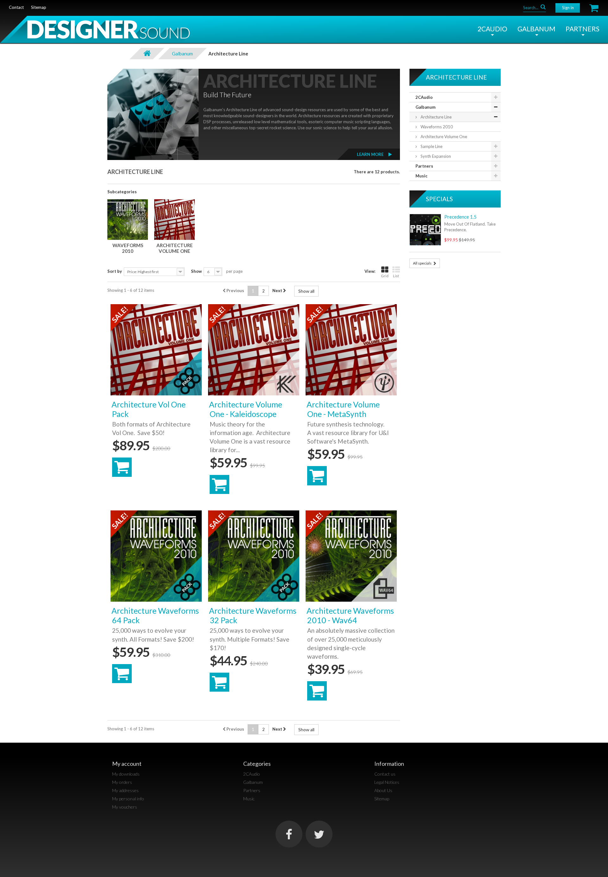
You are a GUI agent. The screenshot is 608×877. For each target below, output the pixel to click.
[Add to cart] (122, 467)
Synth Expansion (435, 156)
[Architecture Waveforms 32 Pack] (253, 556)
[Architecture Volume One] (174, 219)
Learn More (370, 154)
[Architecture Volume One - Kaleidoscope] (253, 349)
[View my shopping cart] (593, 8)
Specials (439, 198)
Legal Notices (386, 782)
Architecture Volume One (174, 248)
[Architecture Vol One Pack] (156, 349)
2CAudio (492, 29)
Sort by (114, 271)
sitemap (38, 7)
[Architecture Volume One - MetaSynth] (351, 349)
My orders (122, 782)
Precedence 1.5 (460, 217)
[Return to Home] (147, 53)
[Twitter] (319, 834)
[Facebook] (289, 834)
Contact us (385, 774)
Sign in (568, 7)
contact (16, 7)
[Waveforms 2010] (127, 219)
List (396, 276)
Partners (582, 29)
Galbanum (536, 29)
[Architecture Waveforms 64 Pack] (156, 556)
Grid (385, 276)
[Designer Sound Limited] (95, 31)
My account (127, 763)
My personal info (128, 798)
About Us (383, 790)
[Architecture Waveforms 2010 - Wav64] (351, 556)
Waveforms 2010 (127, 248)
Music (421, 175)
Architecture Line (436, 116)
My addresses (125, 790)
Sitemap (381, 798)
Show (196, 271)
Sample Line (431, 146)
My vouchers (124, 807)
